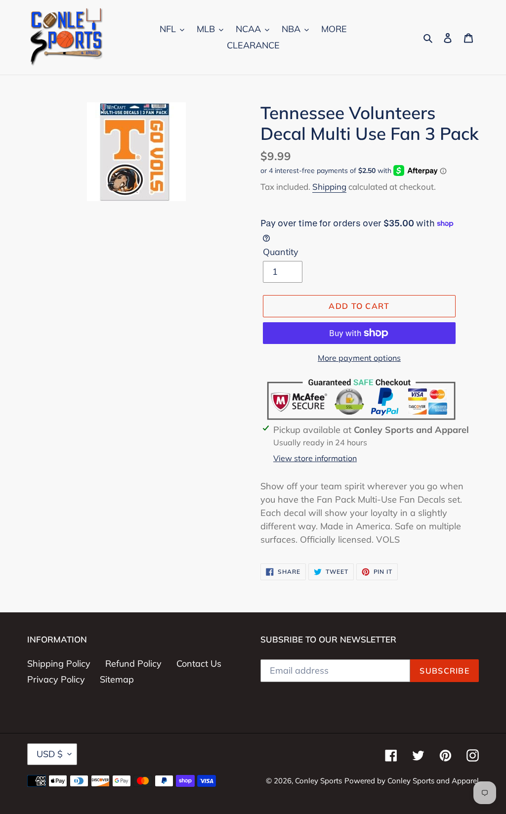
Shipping (329, 186)
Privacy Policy (56, 679)
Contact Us (198, 663)
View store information (315, 458)
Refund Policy (133, 663)
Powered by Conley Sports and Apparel (411, 780)
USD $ (50, 754)
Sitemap (117, 679)
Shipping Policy (58, 663)
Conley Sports (318, 780)
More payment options (359, 358)
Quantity (280, 251)
